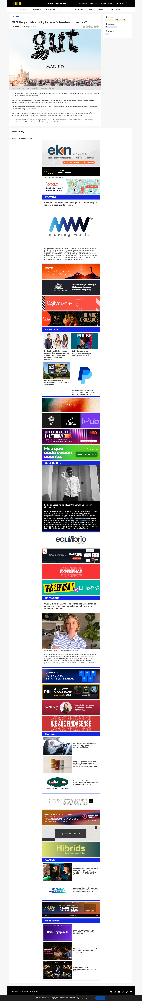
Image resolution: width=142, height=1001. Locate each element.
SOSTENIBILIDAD (77, 9)
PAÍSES (100, 9)
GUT (123, 20)
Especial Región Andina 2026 (56, 3)
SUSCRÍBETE (120, 3)
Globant (117, 20)
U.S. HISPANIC (89, 9)
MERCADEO (37, 9)
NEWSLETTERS (93, 3)
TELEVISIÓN (24, 9)
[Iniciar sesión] (131, 3)
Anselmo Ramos (111, 27)
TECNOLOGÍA (50, 9)
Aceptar (100, 998)
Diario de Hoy (18, 132)
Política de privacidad (31, 992)
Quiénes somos (15, 992)
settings (87, 999)
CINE (60, 9)
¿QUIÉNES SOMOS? (107, 3)
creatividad (109, 20)
